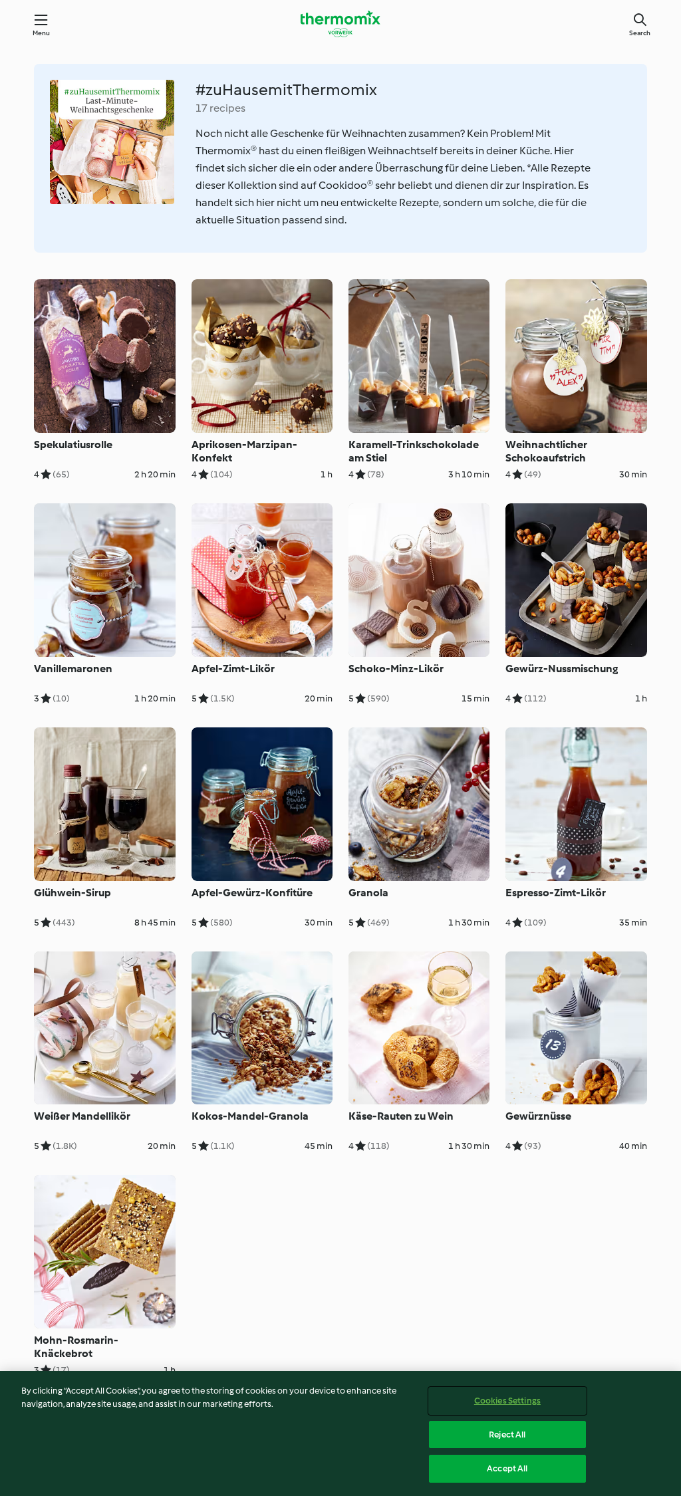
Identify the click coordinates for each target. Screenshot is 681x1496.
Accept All (507, 1468)
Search (639, 33)
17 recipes (220, 108)
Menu (42, 33)
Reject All (507, 1434)
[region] (340, 1433)
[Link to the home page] (340, 24)
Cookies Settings (507, 1401)
